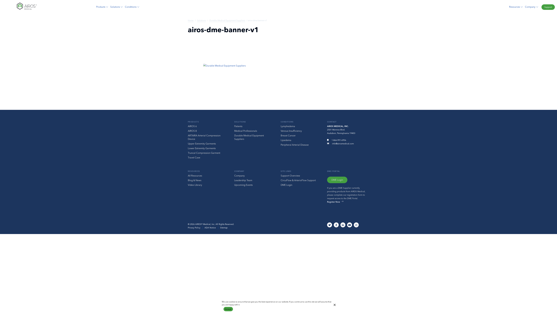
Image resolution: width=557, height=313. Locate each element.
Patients (238, 126)
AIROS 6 (192, 126)
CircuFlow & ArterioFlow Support (298, 180)
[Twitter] (329, 224)
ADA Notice (210, 227)
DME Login (286, 184)
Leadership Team (243, 180)
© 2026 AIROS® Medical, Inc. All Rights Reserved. (211, 224)
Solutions (201, 20)
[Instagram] (356, 224)
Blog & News (194, 180)
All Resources (195, 175)
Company (239, 171)
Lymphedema (288, 126)
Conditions (287, 122)
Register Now (333, 202)
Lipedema (286, 140)
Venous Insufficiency (291, 130)
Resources (194, 171)
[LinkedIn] (342, 224)
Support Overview (290, 175)
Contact (332, 122)
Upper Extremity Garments (202, 143)
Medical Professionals (245, 130)
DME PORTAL (333, 171)
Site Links (286, 171)
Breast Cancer (288, 135)
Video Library (195, 184)
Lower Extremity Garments (202, 148)
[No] (334, 304)
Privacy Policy (194, 227)
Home (190, 20)
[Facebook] (336, 224)
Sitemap (224, 227)
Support (548, 7)
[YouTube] (349, 224)
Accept (228, 309)
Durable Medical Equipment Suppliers (227, 20)
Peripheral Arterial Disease (295, 144)
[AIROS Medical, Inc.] (46, 6)
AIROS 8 (192, 130)
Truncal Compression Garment (204, 152)
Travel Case (194, 157)
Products (193, 122)
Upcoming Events (243, 184)
